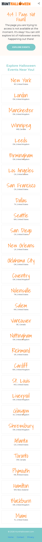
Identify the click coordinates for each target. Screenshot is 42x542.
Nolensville (21, 290)
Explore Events (21, 47)
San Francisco (21, 185)
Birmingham (21, 155)
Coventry (21, 275)
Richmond (21, 350)
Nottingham (21, 335)
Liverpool (21, 395)
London (21, 95)
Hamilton (21, 486)
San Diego (21, 230)
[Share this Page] (40, 3)
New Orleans (21, 245)
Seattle (21, 215)
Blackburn (21, 501)
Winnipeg (21, 125)
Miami (21, 516)
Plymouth (21, 471)
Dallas (21, 200)
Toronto (21, 456)
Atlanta (21, 440)
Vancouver (21, 320)
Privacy (30, 537)
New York (21, 80)
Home (11, 537)
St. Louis (21, 380)
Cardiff (21, 365)
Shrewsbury (21, 425)
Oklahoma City (21, 260)
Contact (20, 537)
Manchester (21, 110)
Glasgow (21, 410)
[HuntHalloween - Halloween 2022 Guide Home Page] (15, 3)
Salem (21, 305)
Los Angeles (21, 170)
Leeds (21, 140)
